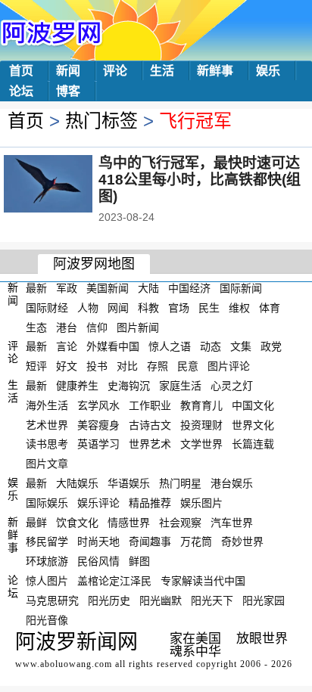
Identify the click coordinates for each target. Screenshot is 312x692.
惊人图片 (47, 581)
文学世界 (201, 444)
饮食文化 (77, 522)
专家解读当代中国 (203, 581)
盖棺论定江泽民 (114, 581)
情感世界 (129, 522)
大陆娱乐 (77, 483)
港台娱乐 (232, 483)
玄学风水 (98, 405)
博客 (68, 91)
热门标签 (101, 120)
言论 (66, 346)
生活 (162, 70)
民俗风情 (98, 561)
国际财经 (47, 308)
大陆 (148, 288)
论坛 (21, 91)
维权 (239, 308)
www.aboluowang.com (63, 664)
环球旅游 (47, 561)
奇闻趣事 (150, 541)
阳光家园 (263, 600)
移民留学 (47, 541)
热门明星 (180, 483)
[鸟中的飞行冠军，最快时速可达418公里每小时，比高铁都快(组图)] (68, 185)
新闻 (68, 70)
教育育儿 (201, 405)
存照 (157, 366)
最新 (36, 288)
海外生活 (47, 405)
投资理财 (201, 424)
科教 (148, 308)
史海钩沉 (129, 386)
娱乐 (268, 70)
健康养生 (77, 386)
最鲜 (36, 522)
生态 (36, 327)
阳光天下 (212, 600)
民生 (209, 308)
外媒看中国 (112, 346)
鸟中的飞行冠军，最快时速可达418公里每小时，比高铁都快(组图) (199, 179)
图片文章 (47, 464)
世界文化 (253, 424)
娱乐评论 (98, 503)
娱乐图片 (201, 503)
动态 (210, 346)
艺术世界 (47, 424)
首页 (21, 70)
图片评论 (228, 366)
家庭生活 (180, 386)
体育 (269, 308)
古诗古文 (150, 424)
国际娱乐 (47, 503)
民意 (187, 366)
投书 (97, 366)
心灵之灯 (232, 386)
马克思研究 (52, 600)
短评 (36, 366)
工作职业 (150, 405)
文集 (240, 346)
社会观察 (180, 522)
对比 (127, 366)
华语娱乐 (129, 483)
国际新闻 (241, 288)
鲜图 (139, 561)
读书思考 (47, 444)
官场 (178, 308)
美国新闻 (107, 288)
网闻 (118, 308)
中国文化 (253, 405)
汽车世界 (232, 522)
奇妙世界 (242, 541)
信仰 (97, 327)
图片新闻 (138, 327)
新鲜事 (215, 70)
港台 (66, 327)
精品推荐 (150, 503)
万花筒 (196, 541)
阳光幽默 (160, 600)
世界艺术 (150, 444)
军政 (66, 288)
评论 (115, 70)
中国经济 (189, 288)
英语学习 (98, 444)
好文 (66, 366)
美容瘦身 (98, 424)
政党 (271, 346)
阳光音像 (47, 619)
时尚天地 (98, 541)
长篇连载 (253, 444)
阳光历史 (109, 600)
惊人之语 (169, 346)
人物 (87, 308)
